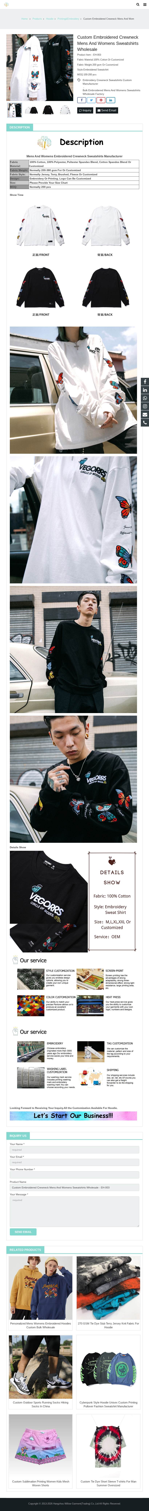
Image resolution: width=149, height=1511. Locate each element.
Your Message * (19, 1194)
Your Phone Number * (22, 1169)
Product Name (18, 1181)
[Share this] (81, 100)
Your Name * (17, 1144)
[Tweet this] (91, 100)
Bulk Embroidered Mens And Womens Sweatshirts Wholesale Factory (111, 90)
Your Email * (17, 1156)
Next (68, 67)
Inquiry (86, 110)
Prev (11, 67)
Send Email (108, 110)
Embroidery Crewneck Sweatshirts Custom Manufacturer (107, 80)
